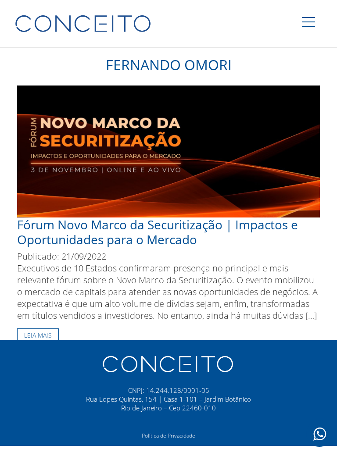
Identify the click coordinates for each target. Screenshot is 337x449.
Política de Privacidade (168, 435)
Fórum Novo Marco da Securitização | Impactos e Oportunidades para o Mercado (157, 232)
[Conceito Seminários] (168, 363)
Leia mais (38, 335)
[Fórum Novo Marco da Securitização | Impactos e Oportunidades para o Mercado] (168, 151)
